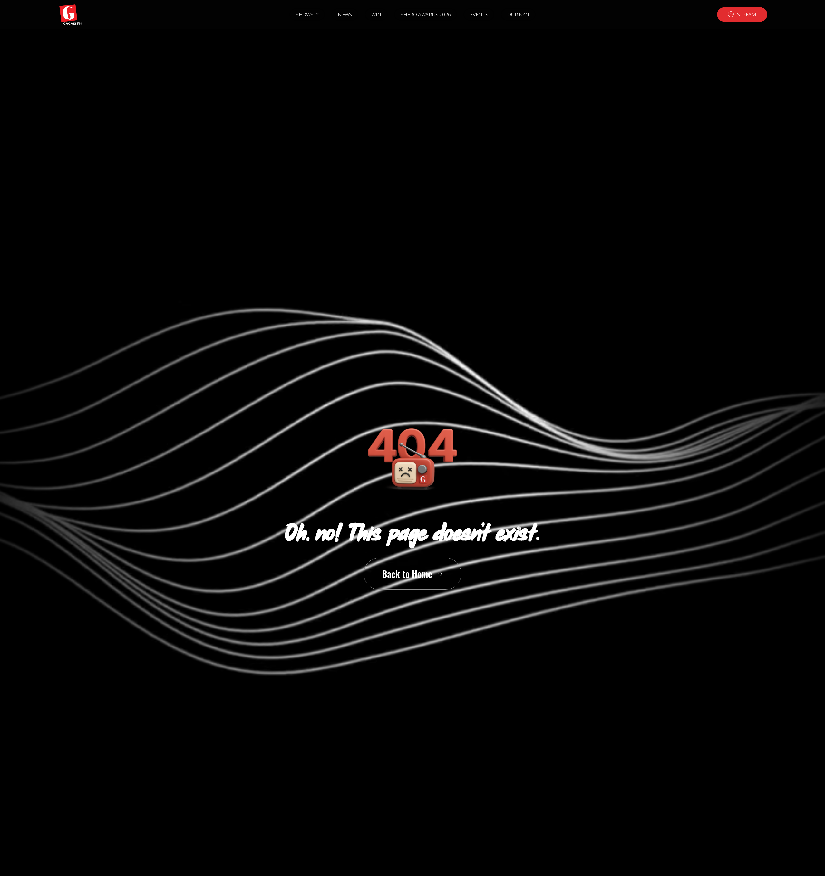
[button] (412, 574)
